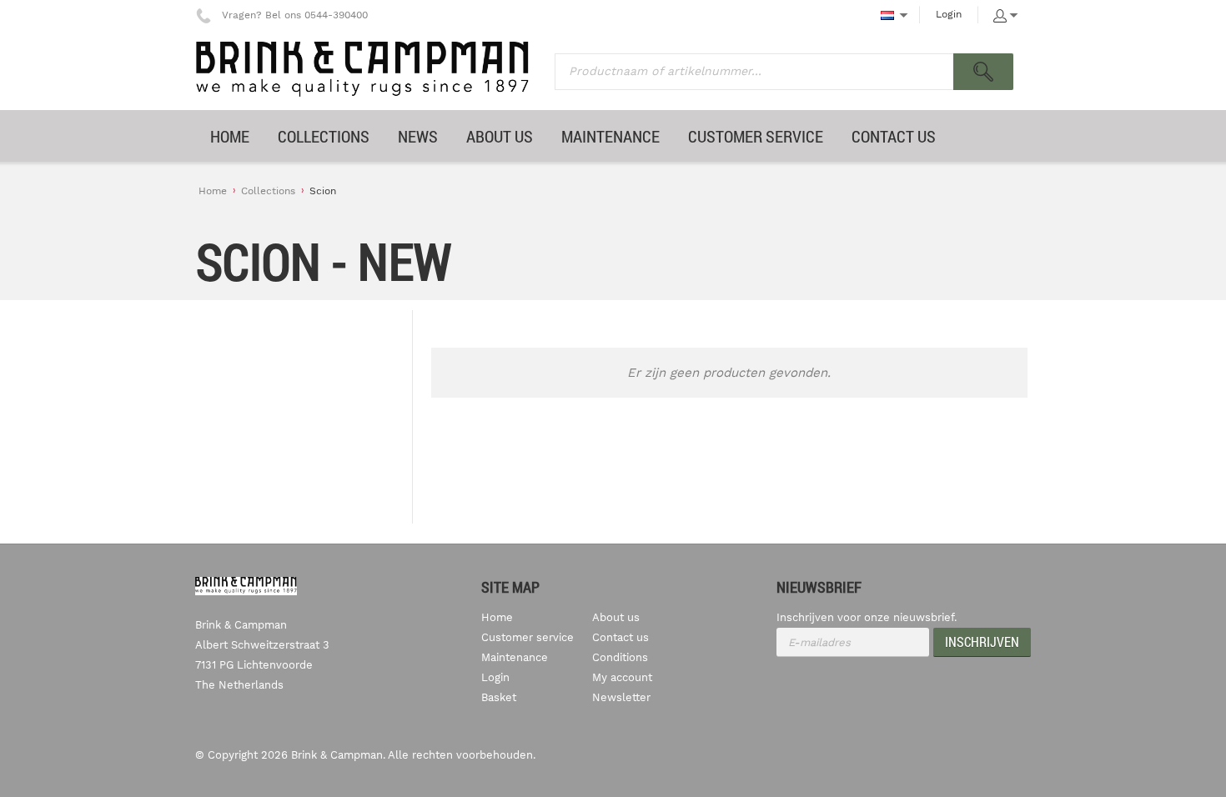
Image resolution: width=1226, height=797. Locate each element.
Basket (498, 697)
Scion (322, 191)
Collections (268, 191)
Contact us (620, 637)
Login (949, 14)
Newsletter (621, 697)
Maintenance (514, 657)
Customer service (527, 637)
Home (212, 191)
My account (622, 677)
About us (616, 617)
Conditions (620, 657)
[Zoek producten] (983, 71)
